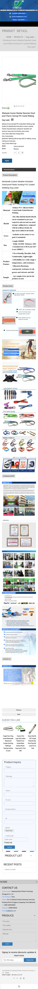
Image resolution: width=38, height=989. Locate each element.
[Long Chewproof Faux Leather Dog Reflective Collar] (19, 433)
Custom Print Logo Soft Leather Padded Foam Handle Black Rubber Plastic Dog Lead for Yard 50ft (20, 743)
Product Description (9, 170)
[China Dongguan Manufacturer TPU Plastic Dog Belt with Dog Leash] (19, 444)
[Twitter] (17, 978)
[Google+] (14, 978)
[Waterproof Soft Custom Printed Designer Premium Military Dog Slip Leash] (19, 314)
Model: (4, 146)
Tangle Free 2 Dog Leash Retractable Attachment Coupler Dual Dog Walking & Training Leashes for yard (8, 743)
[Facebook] (20, 978)
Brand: (4, 149)
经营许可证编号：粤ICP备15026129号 (12, 975)
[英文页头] (19, 10)
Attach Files (9, 831)
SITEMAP (7, 973)
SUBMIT (7, 944)
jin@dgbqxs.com (11, 911)
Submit (9, 847)
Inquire (7, 161)
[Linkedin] (23, 978)
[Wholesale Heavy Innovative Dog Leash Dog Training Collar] (19, 373)
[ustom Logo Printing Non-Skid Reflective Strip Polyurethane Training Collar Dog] (19, 399)
